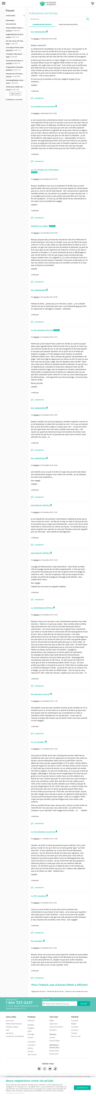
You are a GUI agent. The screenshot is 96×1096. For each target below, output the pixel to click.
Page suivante (15, 94)
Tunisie (30, 1037)
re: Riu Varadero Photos (42, 330)
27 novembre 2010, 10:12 (49, 337)
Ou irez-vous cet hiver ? (15, 41)
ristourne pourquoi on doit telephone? (21, 60)
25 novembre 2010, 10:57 (49, 415)
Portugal (31, 1034)
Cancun (52, 1037)
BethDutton (9, 70)
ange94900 (9, 63)
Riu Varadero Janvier (40, 694)
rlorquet (8, 37)
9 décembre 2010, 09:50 (49, 39)
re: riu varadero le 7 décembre (45, 170)
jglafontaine (9, 50)
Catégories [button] (10, 15)
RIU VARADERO (38, 32)
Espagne (31, 1028)
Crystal (8, 83)
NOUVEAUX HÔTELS (40, 505)
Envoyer (83, 1004)
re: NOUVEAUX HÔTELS (42, 608)
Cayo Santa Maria (56, 1027)
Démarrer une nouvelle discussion (76, 991)
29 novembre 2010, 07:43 (49, 233)
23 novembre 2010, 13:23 (49, 560)
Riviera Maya (54, 1040)
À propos (74, 1020)
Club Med (31, 1042)
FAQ (7, 1030)
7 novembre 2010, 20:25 (49, 903)
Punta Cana (53, 1054)
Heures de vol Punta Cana (16, 74)
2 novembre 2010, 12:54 (49, 948)
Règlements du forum (38, 991)
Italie (29, 1031)
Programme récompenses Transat (19, 67)
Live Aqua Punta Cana (15, 47)
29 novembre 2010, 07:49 (49, 297)
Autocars (31, 1020)
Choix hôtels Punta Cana (16, 28)
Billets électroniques (14, 1024)
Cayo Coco (53, 1024)
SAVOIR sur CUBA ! (39, 226)
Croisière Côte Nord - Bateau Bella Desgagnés (24, 54)
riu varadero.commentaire (43, 107)
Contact (74, 1033)
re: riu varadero (38, 742)
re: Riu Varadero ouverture (43, 832)
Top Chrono (32, 1054)
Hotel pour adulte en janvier (17, 87)
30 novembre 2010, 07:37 (49, 179)
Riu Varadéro (37, 941)
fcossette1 (9, 30)
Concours (75, 1030)
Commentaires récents (42, 24)
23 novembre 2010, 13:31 (49, 512)
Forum (10, 10)
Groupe (30, 1051)
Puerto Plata (54, 1051)
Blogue (74, 1024)
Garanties (9, 1033)
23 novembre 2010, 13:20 (49, 615)
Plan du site (75, 1036)
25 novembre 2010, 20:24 (49, 465)
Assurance (10, 1020)
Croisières (31, 1045)
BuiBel (7, 43)
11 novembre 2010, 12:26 (49, 749)
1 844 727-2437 (19, 1002)
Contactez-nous (11, 1000)
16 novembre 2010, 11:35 (49, 701)
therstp (36, 39)
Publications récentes (68, 24)
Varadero (53, 1030)
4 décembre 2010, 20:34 (49, 113)
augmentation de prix (14, 34)
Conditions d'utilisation (15, 1036)
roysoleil (8, 89)
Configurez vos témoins (15, 1093)
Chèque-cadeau (12, 1027)
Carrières (74, 1027)
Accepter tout (82, 1088)
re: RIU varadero (38, 896)
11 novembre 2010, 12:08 (49, 839)
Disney (30, 1048)
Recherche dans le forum (55, 991)
